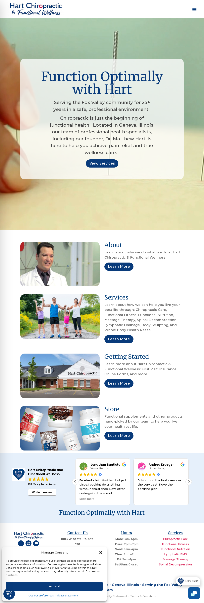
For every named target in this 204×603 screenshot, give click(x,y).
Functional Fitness (175, 544)
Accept (54, 586)
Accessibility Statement (111, 596)
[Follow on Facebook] (21, 543)
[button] (101, 553)
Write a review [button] (42, 492)
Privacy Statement (67, 595)
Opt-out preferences (41, 595)
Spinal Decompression (175, 564)
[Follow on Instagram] (28, 543)
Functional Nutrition (175, 549)
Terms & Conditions (143, 596)
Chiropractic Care (175, 539)
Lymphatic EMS (175, 554)
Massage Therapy (175, 559)
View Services (102, 163)
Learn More (119, 266)
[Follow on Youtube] (36, 543)
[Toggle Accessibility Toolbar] (9, 594)
